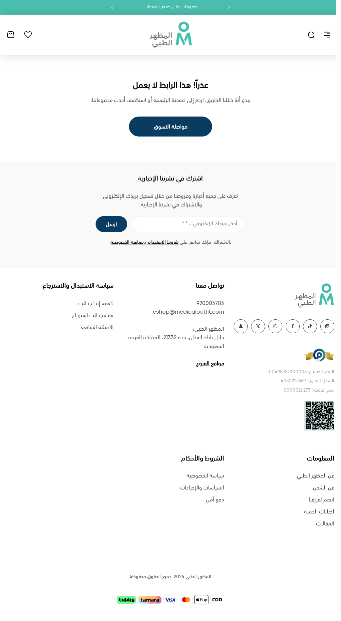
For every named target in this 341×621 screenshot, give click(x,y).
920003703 (210, 303)
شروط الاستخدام (163, 242)
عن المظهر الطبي (315, 475)
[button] (229, 7)
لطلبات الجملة (319, 511)
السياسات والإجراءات (202, 487)
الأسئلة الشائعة (97, 327)
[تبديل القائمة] (327, 34)
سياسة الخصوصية (127, 242)
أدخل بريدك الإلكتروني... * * (209, 223)
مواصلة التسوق (170, 127)
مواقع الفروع (210, 363)
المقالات (325, 523)
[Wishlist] (28, 34)
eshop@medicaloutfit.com (188, 312)
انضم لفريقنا (321, 499)
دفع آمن (215, 499)
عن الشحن (323, 487)
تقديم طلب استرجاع (93, 315)
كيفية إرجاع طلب (96, 303)
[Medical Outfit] (170, 34)
